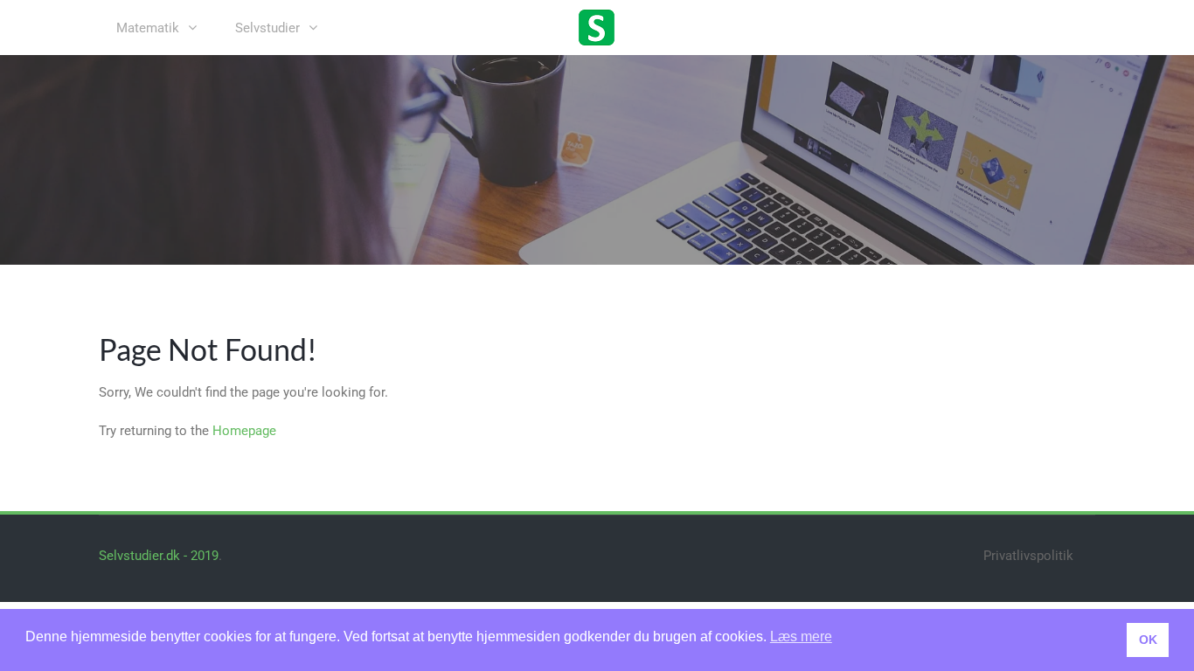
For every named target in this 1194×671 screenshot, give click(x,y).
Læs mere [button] (801, 636)
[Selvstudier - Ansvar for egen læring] (597, 26)
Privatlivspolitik (1028, 556)
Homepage (244, 431)
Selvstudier (267, 28)
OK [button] (1148, 640)
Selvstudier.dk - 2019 (159, 556)
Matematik (147, 28)
